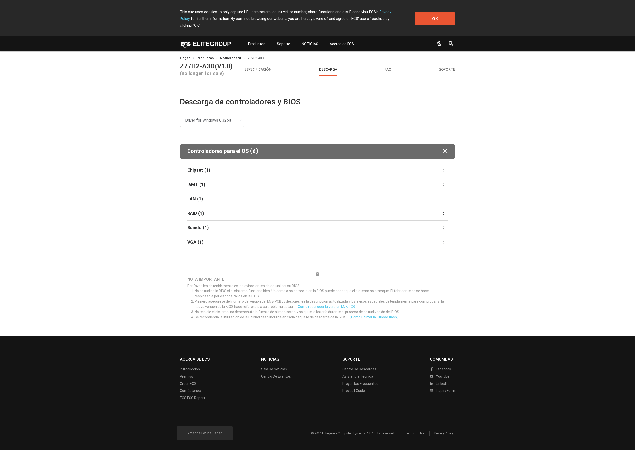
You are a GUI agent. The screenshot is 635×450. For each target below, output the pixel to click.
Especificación (258, 69)
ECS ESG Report (192, 398)
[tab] (317, 170)
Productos (256, 44)
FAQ (388, 69)
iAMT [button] (196, 184)
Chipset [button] (198, 170)
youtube (442, 376)
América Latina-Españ (204, 433)
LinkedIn (442, 384)
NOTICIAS (310, 44)
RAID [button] (195, 213)
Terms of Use (414, 433)
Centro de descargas (359, 369)
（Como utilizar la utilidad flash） (374, 317)
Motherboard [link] (231, 58)
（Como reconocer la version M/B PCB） (326, 307)
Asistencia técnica (357, 376)
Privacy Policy (443, 433)
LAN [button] (195, 198)
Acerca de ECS (342, 44)
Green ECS (188, 384)
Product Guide (353, 391)
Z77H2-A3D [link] (256, 58)
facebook (443, 369)
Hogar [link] (185, 58)
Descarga (328, 69)
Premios (186, 376)
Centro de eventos (276, 376)
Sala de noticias (274, 369)
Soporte (283, 44)
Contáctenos (190, 391)
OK (435, 18)
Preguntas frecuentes (360, 384)
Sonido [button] (198, 227)
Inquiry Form (445, 391)
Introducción (190, 369)
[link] (205, 58)
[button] (317, 151)
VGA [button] (195, 242)
